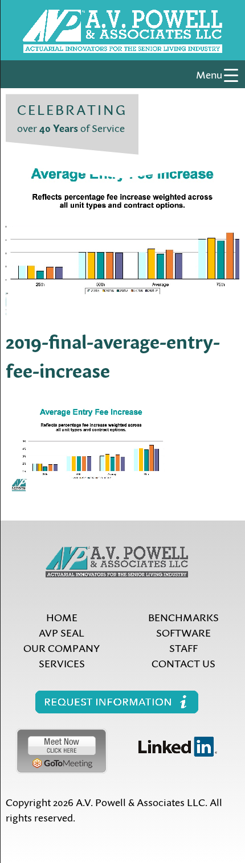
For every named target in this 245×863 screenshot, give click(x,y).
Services (62, 663)
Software (183, 632)
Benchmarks (183, 617)
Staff (183, 648)
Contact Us (183, 663)
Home (61, 617)
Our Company (61, 648)
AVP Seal (61, 632)
